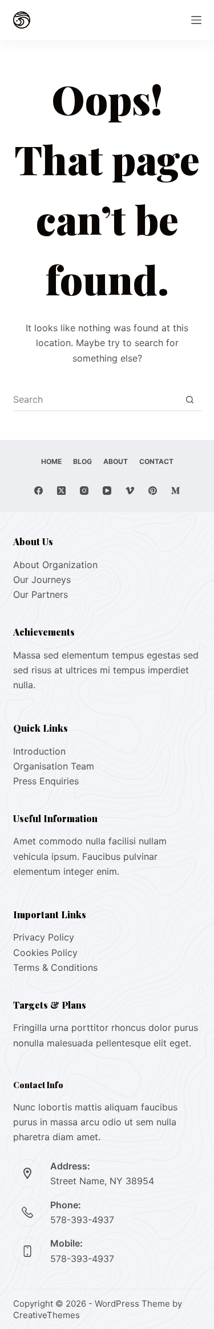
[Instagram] (84, 490)
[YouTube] (107, 490)
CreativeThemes (46, 1315)
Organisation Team (53, 766)
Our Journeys (42, 579)
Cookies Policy (45, 952)
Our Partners (40, 594)
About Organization (55, 564)
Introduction (39, 751)
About (115, 461)
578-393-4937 (82, 1219)
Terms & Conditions (55, 967)
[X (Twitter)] (61, 490)
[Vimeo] (130, 490)
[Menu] (196, 20)
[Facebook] (38, 490)
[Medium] (175, 490)
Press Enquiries (46, 781)
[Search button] (190, 399)
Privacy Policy (43, 937)
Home (51, 461)
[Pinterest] (152, 490)
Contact (156, 461)
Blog (82, 461)
